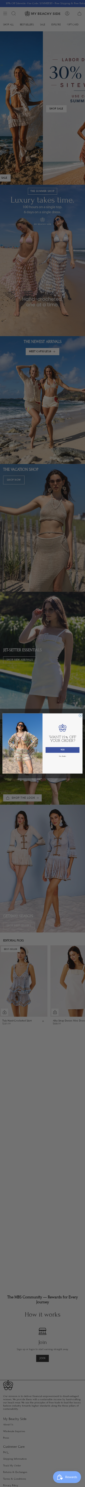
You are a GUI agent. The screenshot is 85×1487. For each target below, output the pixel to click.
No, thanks (62, 756)
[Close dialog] (80, 715)
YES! (62, 750)
